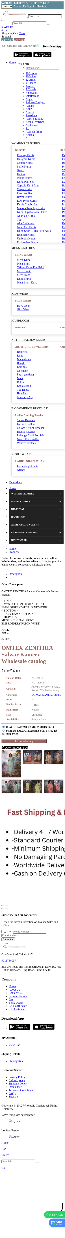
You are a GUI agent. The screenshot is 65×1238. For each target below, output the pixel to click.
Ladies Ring (24, 385)
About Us (14, 989)
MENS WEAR (23, 254)
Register (42, 6)
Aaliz (29, 108)
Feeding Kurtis (25, 155)
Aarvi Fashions (34, 118)
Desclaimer (15, 1086)
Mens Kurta (24, 259)
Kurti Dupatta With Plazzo (32, 212)
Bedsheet (20, 327)
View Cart (7, 39)
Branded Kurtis (25, 234)
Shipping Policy (18, 1083)
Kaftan (21, 174)
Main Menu (15, 482)
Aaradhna (31, 115)
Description (15, 573)
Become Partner (18, 996)
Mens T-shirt (24, 271)
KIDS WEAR (23, 300)
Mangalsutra (24, 359)
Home (12, 62)
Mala (20, 378)
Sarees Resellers (26, 420)
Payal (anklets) (25, 374)
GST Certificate (18, 1005)
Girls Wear (23, 309)
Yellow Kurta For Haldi (30, 267)
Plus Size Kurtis (26, 193)
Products (14, 551)
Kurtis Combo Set (27, 204)
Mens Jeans (23, 274)
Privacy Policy (17, 1077)
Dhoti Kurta (24, 278)
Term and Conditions (21, 1090)
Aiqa (28, 138)
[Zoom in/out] (6, 905)
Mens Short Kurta (27, 282)
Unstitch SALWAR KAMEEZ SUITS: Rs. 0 (30, 727)
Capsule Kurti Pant (28, 185)
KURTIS (20, 150)
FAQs (12, 1093)
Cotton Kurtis (24, 162)
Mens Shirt (23, 263)
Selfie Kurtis (24, 166)
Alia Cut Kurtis (25, 223)
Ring (20, 355)
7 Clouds (31, 89)
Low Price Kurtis (27, 200)
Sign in (31, 6)
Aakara (30, 105)
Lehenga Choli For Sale (30, 435)
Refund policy (17, 1080)
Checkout (19, 39)
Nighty (21, 469)
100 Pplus (31, 73)
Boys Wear (23, 305)
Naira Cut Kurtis (26, 227)
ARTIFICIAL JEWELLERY (32, 346)
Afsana (30, 134)
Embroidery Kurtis (27, 242)
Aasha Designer (35, 121)
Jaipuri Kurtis (24, 177)
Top (19, 219)
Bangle (21, 363)
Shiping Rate (16, 1061)
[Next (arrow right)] (6, 908)
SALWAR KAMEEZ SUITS (46, 695)
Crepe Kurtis (24, 189)
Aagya (29, 99)
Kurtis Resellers (26, 424)
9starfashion (32, 95)
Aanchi (30, 112)
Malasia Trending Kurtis (31, 208)
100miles (31, 76)
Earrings (22, 366)
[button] (32, 1233)
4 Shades (31, 82)
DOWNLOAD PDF (16, 747)
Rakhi (20, 382)
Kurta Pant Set (25, 181)
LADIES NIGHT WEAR (29, 461)
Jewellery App (25, 397)
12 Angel (31, 79)
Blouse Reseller (26, 431)
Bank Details (16, 1002)
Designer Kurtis (26, 158)
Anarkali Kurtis (26, 215)
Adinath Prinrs (34, 131)
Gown (20, 170)
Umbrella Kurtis (26, 238)
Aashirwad (32, 125)
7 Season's (32, 92)
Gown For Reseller (28, 439)
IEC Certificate (17, 1009)
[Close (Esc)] (2, 905)
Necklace (22, 370)
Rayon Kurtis (24, 196)
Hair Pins (22, 393)
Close (22, 33)
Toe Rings (23, 389)
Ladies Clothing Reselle (29, 415)
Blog (11, 999)
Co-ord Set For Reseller (30, 427)
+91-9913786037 (14, 3)
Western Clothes (26, 443)
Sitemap (13, 1096)
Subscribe (8, 939)
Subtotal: (6, 36)
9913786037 (8, 960)
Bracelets (22, 351)
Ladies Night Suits (27, 466)
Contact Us (20, 6)
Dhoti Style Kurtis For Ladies (34, 230)
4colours (30, 86)
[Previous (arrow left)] (2, 908)
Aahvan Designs (35, 102)
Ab (27, 128)
